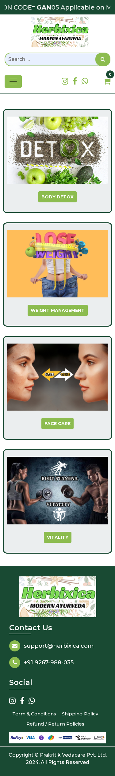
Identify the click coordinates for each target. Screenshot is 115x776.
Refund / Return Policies (55, 724)
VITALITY (57, 537)
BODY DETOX (57, 197)
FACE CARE (57, 423)
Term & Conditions (34, 714)
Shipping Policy (80, 714)
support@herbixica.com (59, 646)
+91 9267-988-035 (49, 662)
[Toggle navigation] (13, 81)
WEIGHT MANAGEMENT (58, 310)
